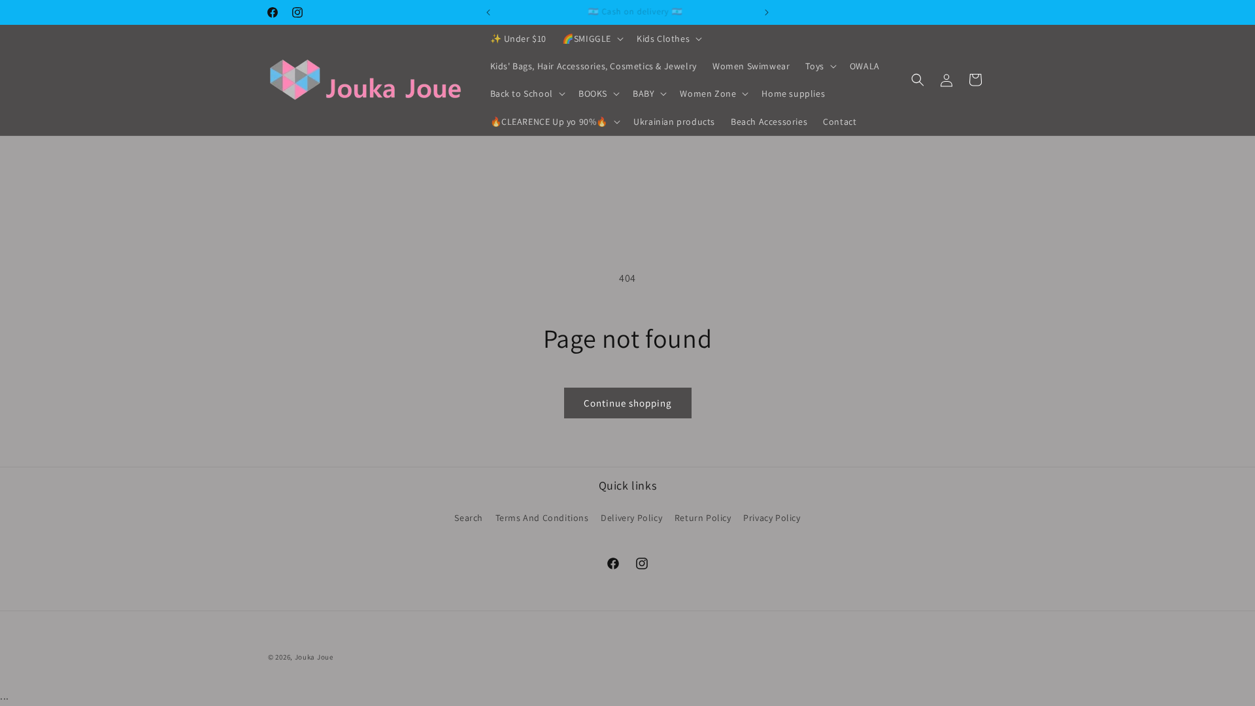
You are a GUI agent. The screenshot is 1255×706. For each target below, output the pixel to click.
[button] (591, 38)
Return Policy (703, 518)
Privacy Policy (771, 518)
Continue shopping (628, 403)
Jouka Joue (314, 657)
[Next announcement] (766, 12)
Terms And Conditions (542, 518)
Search (468, 518)
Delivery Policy (631, 518)
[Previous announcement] (488, 12)
